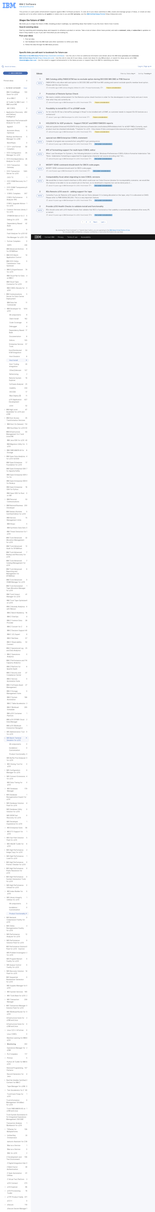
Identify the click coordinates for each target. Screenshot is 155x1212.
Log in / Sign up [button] (144, 66)
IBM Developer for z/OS (72, 102)
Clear (25, 88)
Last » (103, 222)
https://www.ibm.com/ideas (54, 56)
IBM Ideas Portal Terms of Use (120, 230)
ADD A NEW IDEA (16, 73)
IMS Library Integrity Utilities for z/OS (72, 88)
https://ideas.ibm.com (46, 58)
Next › (95, 222)
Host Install (84, 102)
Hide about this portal (26, 6)
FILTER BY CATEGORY (13, 88)
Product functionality (93, 88)
